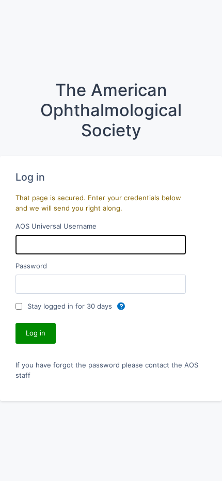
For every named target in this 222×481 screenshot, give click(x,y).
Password (31, 266)
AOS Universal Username (56, 226)
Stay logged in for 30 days (70, 306)
